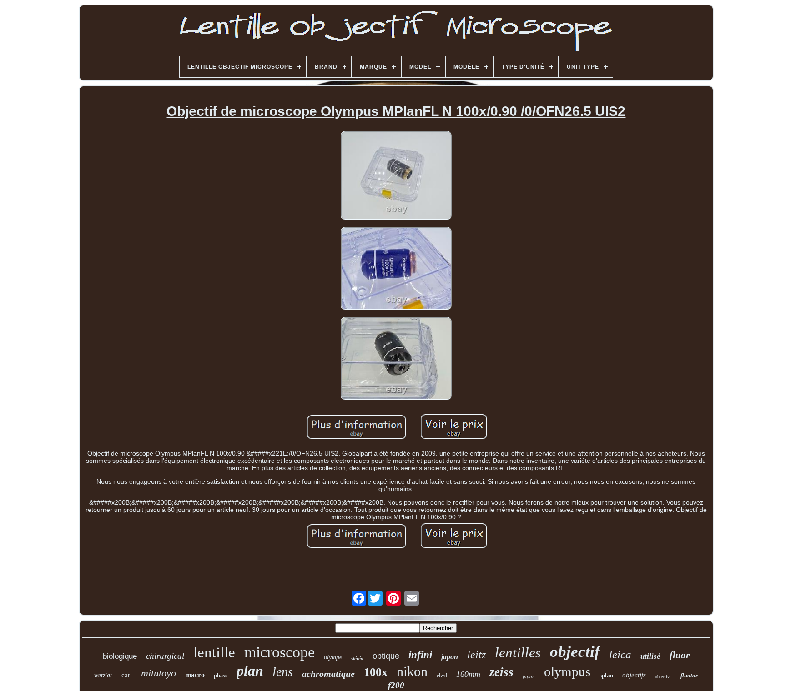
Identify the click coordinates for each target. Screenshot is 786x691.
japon (449, 657)
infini (420, 655)
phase (220, 675)
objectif (575, 652)
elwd (442, 675)
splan (606, 675)
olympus (567, 671)
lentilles (518, 653)
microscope (279, 652)
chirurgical (165, 656)
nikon (412, 671)
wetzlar (103, 675)
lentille (214, 652)
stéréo (357, 658)
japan (529, 676)
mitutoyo (158, 673)
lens (282, 672)
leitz (476, 655)
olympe (333, 657)
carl (126, 675)
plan (250, 670)
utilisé (650, 656)
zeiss (501, 672)
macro (195, 675)
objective (663, 676)
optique (386, 656)
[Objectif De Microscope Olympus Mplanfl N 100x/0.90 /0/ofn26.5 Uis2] (396, 176)
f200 (396, 685)
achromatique (328, 674)
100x (376, 672)
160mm (468, 674)
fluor (680, 655)
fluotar (689, 675)
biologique (120, 656)
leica (620, 654)
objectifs (634, 675)
